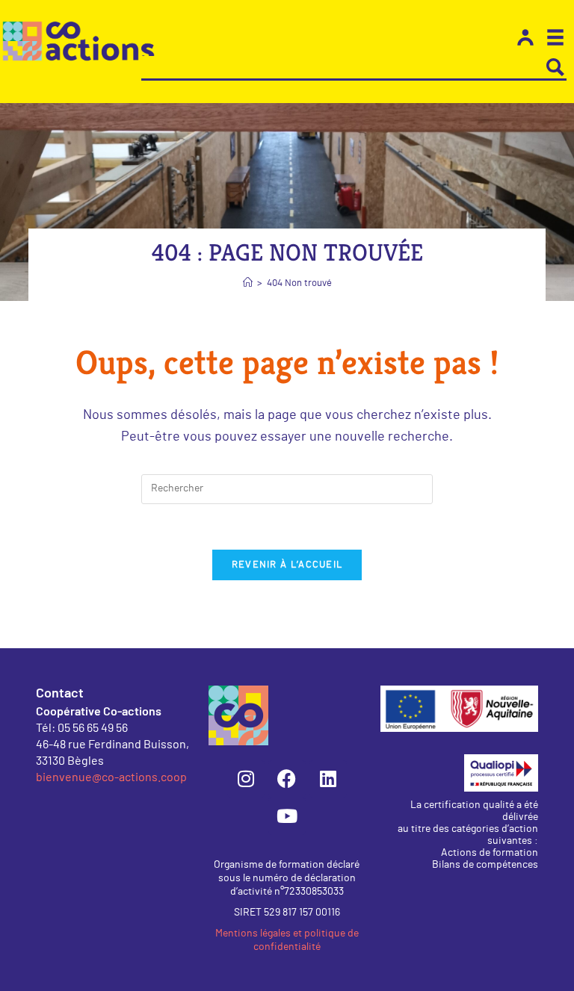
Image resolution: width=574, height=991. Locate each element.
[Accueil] (248, 283)
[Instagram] (246, 779)
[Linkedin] (328, 779)
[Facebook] (287, 779)
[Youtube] (287, 816)
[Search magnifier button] (555, 67)
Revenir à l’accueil (287, 565)
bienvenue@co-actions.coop (111, 776)
